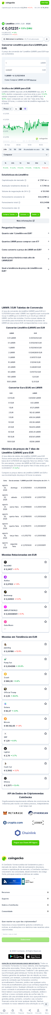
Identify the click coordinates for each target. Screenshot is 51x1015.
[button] (25, 220)
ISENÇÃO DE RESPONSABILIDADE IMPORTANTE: (21, 963)
